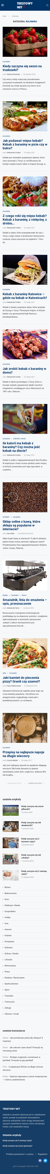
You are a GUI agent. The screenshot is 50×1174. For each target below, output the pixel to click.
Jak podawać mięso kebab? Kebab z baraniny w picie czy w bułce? (25, 144)
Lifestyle (8, 959)
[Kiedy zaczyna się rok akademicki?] (11, 826)
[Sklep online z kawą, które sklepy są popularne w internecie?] (25, 497)
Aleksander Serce (13, 608)
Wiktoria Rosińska (13, 74)
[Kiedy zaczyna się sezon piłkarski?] (11, 810)
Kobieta (8, 935)
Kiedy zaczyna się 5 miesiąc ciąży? (34, 872)
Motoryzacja (10, 965)
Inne (6, 923)
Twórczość (10, 1002)
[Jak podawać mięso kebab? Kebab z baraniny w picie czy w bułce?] (25, 116)
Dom (4, 673)
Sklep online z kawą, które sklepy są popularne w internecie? (21, 525)
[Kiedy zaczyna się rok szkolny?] (11, 859)
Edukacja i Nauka (12, 905)
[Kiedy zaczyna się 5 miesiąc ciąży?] (11, 875)
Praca (24, 595)
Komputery (9, 941)
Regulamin (42, 1154)
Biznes (5, 595)
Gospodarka (10, 911)
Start (4, 16)
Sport (7, 990)
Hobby (7, 917)
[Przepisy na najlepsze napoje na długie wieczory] (25, 728)
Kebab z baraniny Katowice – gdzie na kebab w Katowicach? (25, 296)
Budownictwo (11, 893)
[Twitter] (45, 1161)
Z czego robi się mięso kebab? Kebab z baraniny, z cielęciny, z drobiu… (25, 219)
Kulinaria (6, 62)
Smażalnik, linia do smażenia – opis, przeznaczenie (25, 601)
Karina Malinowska (14, 686)
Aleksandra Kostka (14, 153)
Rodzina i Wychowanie (15, 978)
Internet (6, 517)
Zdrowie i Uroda (19, 439)
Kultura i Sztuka (12, 953)
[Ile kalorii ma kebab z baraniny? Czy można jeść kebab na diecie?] (25, 419)
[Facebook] (40, 1161)
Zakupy (8, 1008)
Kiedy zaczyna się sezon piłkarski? (32, 807)
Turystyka (9, 996)
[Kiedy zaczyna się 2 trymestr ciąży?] (11, 842)
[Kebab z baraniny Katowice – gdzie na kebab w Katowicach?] (25, 270)
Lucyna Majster (12, 760)
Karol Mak (10, 533)
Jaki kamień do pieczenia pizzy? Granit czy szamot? (21, 679)
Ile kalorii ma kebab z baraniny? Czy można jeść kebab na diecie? (21, 447)
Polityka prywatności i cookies (19, 1154)
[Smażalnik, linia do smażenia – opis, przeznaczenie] (25, 575)
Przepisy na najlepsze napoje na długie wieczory (23, 754)
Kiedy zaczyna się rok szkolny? (31, 856)
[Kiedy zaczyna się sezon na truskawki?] (25, 42)
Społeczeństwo (11, 984)
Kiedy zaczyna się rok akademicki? (31, 824)
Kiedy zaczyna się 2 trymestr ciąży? (30, 840)
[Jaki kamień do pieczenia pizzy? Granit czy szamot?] (25, 653)
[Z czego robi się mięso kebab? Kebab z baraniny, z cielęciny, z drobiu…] (25, 191)
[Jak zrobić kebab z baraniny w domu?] (25, 344)
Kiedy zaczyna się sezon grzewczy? (17, 1146)
